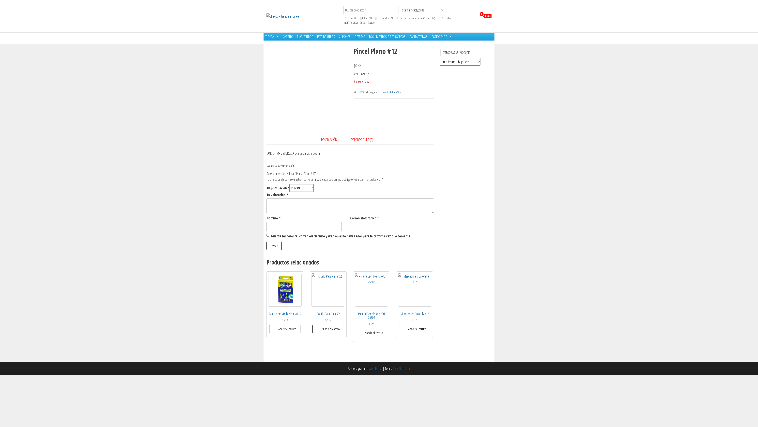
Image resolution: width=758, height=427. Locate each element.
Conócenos (439, 36)
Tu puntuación (277, 188)
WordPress (375, 368)
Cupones (345, 36)
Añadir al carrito (287, 329)
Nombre (273, 218)
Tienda (269, 36)
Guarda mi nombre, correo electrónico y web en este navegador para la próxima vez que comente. (341, 236)
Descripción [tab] (329, 139)
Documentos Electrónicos (387, 36)
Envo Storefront (401, 368)
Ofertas (360, 36)
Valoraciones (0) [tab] (362, 139)
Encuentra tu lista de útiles (316, 36)
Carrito (288, 36)
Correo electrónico (364, 218)
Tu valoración (277, 194)
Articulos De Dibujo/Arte (390, 92)
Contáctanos (418, 36)
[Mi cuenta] (473, 16)
